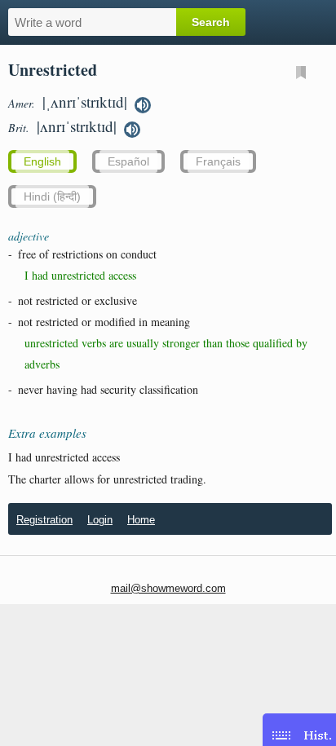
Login (100, 520)
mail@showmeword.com (168, 588)
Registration (44, 520)
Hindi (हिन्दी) (52, 196)
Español (128, 161)
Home (141, 520)
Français (218, 161)
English (42, 161)
